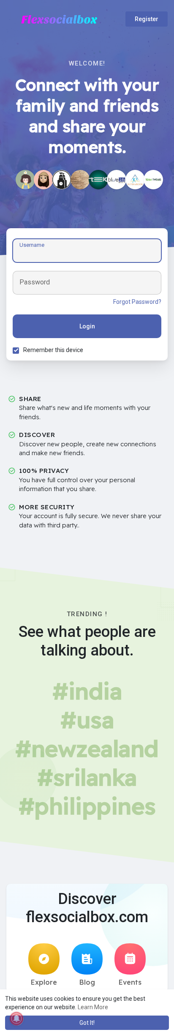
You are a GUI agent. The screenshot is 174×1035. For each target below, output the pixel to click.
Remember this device (53, 350)
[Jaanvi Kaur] (25, 179)
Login (87, 326)
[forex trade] (43, 179)
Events (130, 982)
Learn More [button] (93, 1007)
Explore (44, 982)
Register (146, 19)
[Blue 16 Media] (116, 179)
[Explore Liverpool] (61, 179)
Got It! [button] (87, 1022)
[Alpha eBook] (135, 179)
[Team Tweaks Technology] (153, 179)
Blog (87, 982)
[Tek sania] (98, 179)
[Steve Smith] (80, 179)
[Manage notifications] (16, 1018)
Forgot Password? (137, 301)
